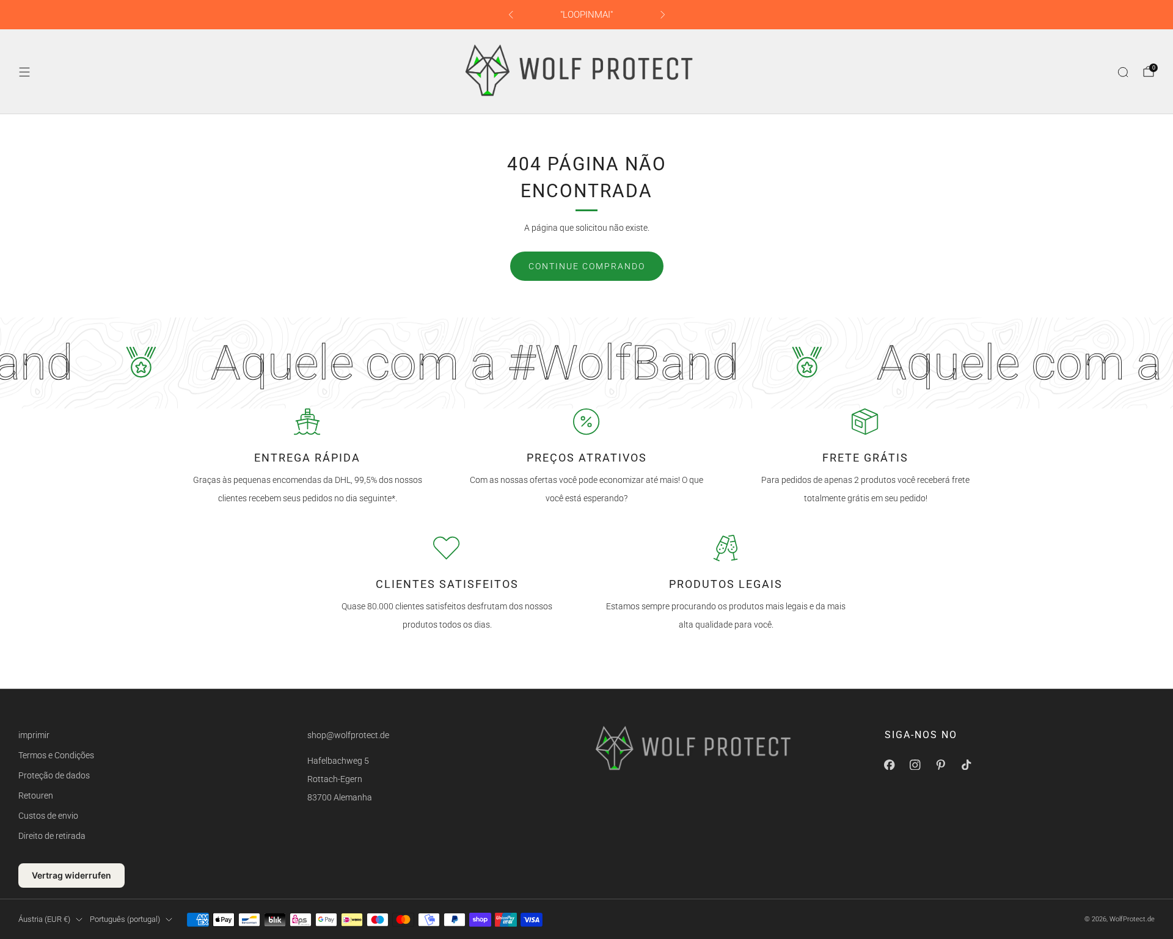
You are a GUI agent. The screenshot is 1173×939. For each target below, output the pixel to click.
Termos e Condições (56, 755)
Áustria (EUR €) (44, 919)
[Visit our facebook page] (889, 765)
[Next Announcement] (663, 15)
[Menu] (24, 72)
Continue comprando (586, 266)
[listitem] (586, 14)
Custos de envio (48, 816)
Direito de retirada (52, 836)
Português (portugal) (125, 919)
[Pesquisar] (1123, 72)
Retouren (35, 795)
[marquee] (586, 362)
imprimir (33, 735)
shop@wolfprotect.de (348, 735)
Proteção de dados (54, 775)
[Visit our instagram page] (915, 765)
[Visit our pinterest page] (941, 765)
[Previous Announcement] (511, 15)
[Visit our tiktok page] (966, 765)
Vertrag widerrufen (71, 875)
